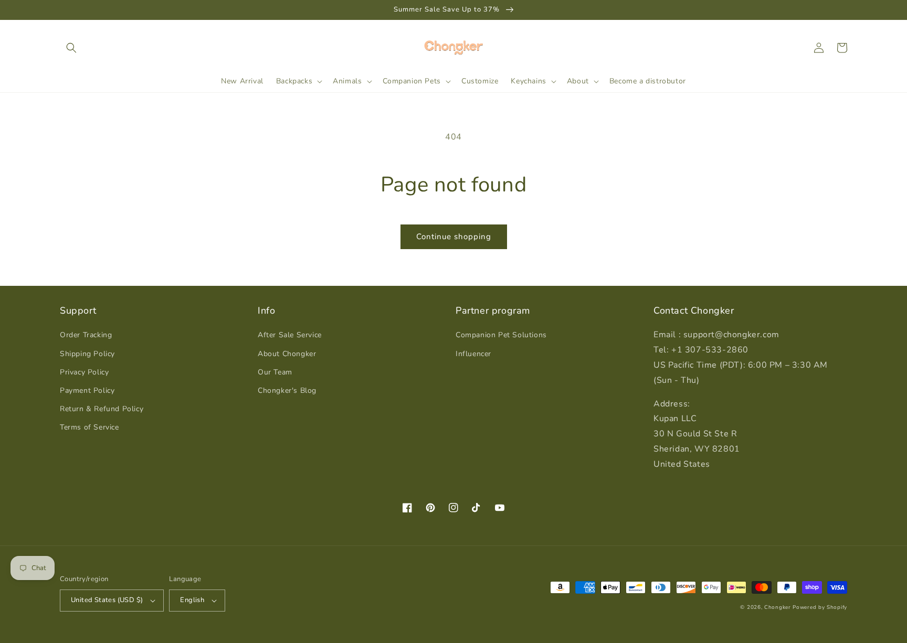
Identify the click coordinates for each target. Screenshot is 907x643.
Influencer (473, 354)
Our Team (275, 372)
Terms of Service (89, 427)
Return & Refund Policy (101, 409)
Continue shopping (453, 236)
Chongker (777, 607)
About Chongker (287, 354)
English (192, 600)
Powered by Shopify (820, 607)
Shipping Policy (87, 354)
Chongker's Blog (287, 390)
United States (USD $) (107, 600)
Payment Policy (87, 390)
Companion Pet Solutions (501, 335)
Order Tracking (86, 335)
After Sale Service (290, 335)
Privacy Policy (84, 372)
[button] (71, 47)
